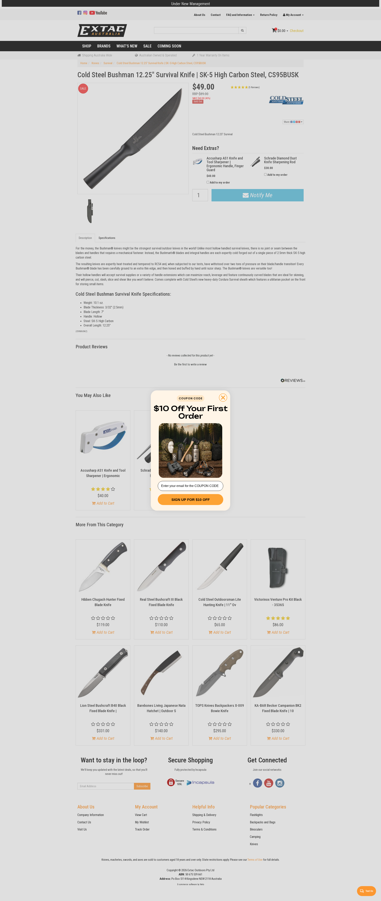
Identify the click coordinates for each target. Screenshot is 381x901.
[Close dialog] (223, 398)
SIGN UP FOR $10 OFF (190, 500)
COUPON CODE (190, 398)
